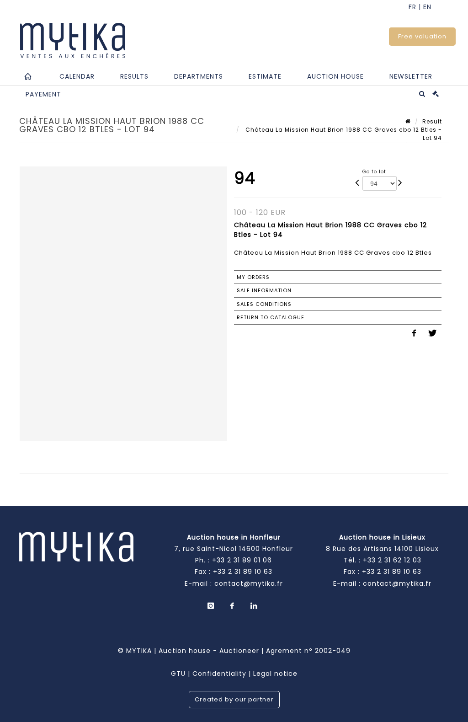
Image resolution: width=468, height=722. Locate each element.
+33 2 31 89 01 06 (242, 560)
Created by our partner (234, 699)
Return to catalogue (270, 317)
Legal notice (275, 673)
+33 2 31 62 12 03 (392, 560)
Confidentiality (219, 673)
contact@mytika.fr (248, 583)
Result (432, 121)
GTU (178, 673)
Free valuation (422, 36)
